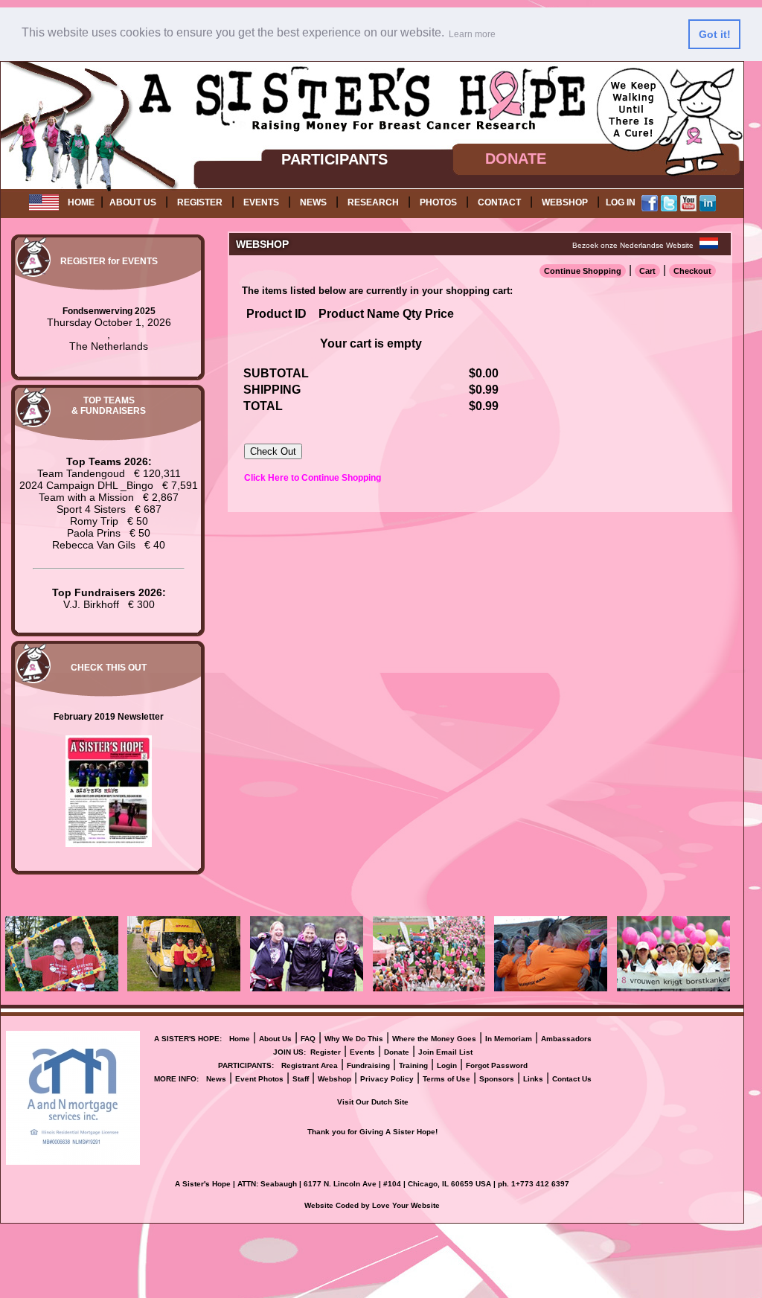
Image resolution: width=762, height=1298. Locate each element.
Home (239, 1039)
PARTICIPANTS (334, 159)
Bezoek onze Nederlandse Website (633, 245)
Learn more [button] (472, 34)
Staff (300, 1079)
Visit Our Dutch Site (373, 1102)
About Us (275, 1039)
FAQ (308, 1039)
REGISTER (199, 202)
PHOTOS (438, 202)
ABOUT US (132, 202)
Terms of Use (446, 1079)
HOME (81, 202)
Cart (647, 270)
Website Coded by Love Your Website (372, 1205)
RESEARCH (373, 202)
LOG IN (620, 202)
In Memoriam (508, 1039)
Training (413, 1065)
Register (325, 1052)
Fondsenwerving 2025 (109, 311)
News (216, 1079)
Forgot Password (497, 1065)
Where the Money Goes (434, 1039)
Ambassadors (566, 1039)
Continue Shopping (582, 270)
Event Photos (259, 1079)
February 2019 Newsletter (109, 717)
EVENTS (261, 202)
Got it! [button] (715, 34)
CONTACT (499, 202)
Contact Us (572, 1079)
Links (533, 1079)
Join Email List (445, 1052)
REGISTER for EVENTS (109, 261)
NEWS (313, 202)
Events (362, 1052)
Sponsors (496, 1079)
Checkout (692, 270)
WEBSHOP (565, 202)
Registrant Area (309, 1065)
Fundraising (368, 1065)
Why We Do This (353, 1039)
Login (447, 1065)
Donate (396, 1052)
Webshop (334, 1079)
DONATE (515, 158)
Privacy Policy (387, 1079)
